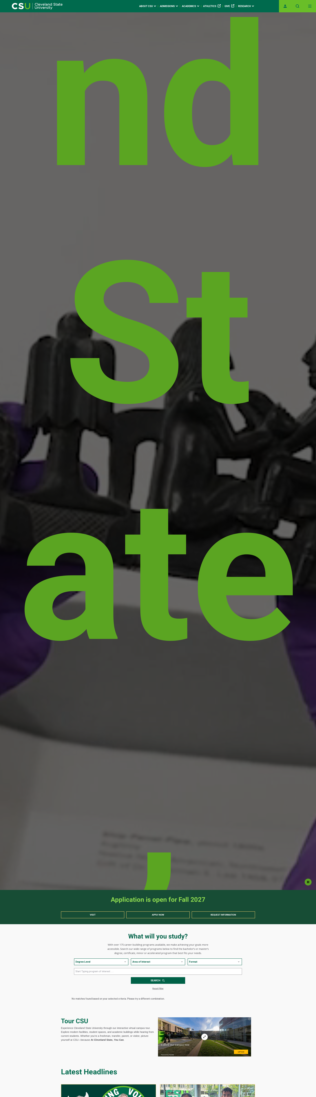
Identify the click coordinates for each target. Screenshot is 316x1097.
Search (155, 980)
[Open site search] (297, 6)
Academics (189, 6)
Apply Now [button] (158, 914)
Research (244, 6)
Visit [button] (93, 914)
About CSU (146, 6)
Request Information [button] (223, 914)
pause (308, 882)
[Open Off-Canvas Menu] (310, 6)
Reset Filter (158, 988)
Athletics (209, 6)
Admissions (167, 6)
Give (227, 6)
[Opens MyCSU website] (285, 6)
